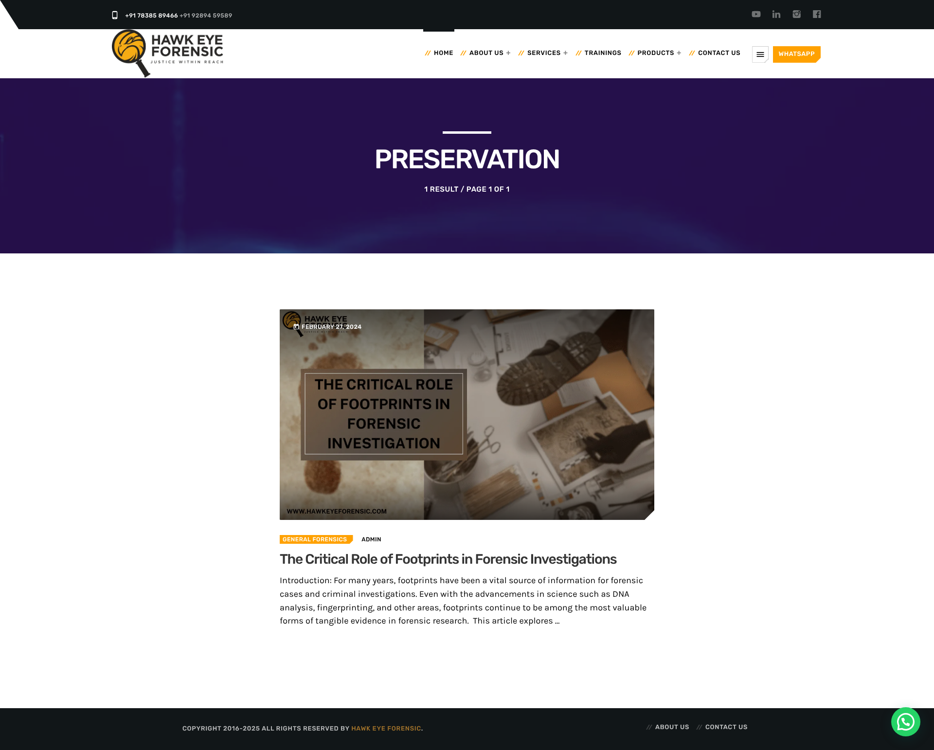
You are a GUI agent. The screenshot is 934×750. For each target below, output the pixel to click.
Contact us (719, 53)
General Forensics (315, 539)
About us (486, 53)
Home (443, 53)
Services (544, 53)
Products (656, 53)
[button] (905, 721)
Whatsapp (797, 54)
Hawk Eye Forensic (386, 728)
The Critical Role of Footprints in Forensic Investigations (448, 560)
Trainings (603, 53)
